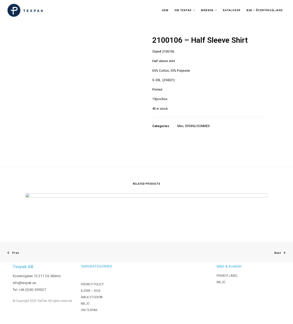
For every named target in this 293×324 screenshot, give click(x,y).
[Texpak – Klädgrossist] (25, 10)
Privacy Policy (92, 284)
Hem (165, 10)
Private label (227, 275)
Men (180, 126)
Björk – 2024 (90, 290)
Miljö (85, 303)
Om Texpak (183, 10)
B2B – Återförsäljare (264, 10)
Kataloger (231, 10)
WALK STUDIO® (92, 297)
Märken (207, 10)
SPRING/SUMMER (197, 126)
